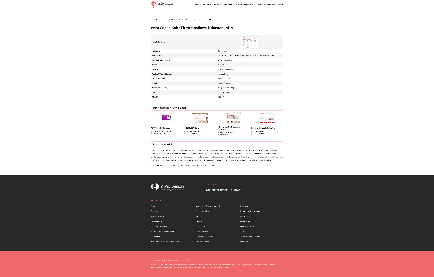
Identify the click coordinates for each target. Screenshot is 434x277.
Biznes (195, 4)
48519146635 (224, 78)
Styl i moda (228, 4)
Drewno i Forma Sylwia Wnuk (263, 128)
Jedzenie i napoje (158, 216)
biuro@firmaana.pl (225, 83)
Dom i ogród (206, 4)
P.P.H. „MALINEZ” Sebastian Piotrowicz (229, 128)
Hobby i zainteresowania (250, 211)
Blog (208, 190)
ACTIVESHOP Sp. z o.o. (160, 128)
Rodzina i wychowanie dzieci (162, 231)
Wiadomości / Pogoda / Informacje (270, 4)
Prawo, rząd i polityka (249, 221)
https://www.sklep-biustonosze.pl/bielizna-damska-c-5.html (189, 165)
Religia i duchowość (248, 226)
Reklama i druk (201, 226)
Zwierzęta (244, 241)
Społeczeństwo (202, 231)
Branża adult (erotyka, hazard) (208, 206)
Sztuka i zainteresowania (245, 4)
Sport (242, 231)
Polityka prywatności (222, 190)
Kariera (199, 216)
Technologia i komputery (250, 236)
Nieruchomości (157, 221)
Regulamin (238, 190)
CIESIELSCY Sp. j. (191, 128)
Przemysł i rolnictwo (159, 226)
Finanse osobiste (202, 211)
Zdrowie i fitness (202, 241)
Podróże (199, 221)
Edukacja (217, 4)
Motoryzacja (245, 216)
